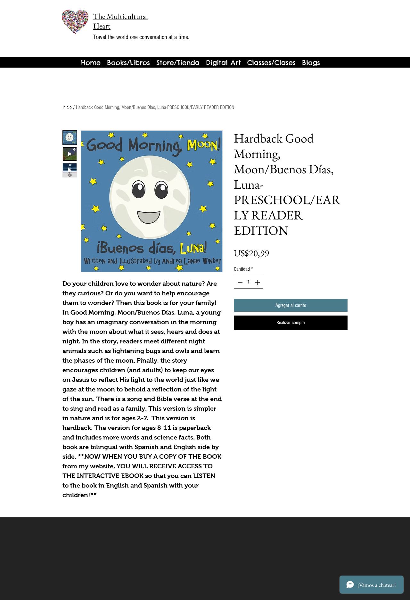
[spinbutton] (248, 282)
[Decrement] (239, 282)
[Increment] (257, 282)
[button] (311, 63)
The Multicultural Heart (120, 21)
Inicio (67, 107)
